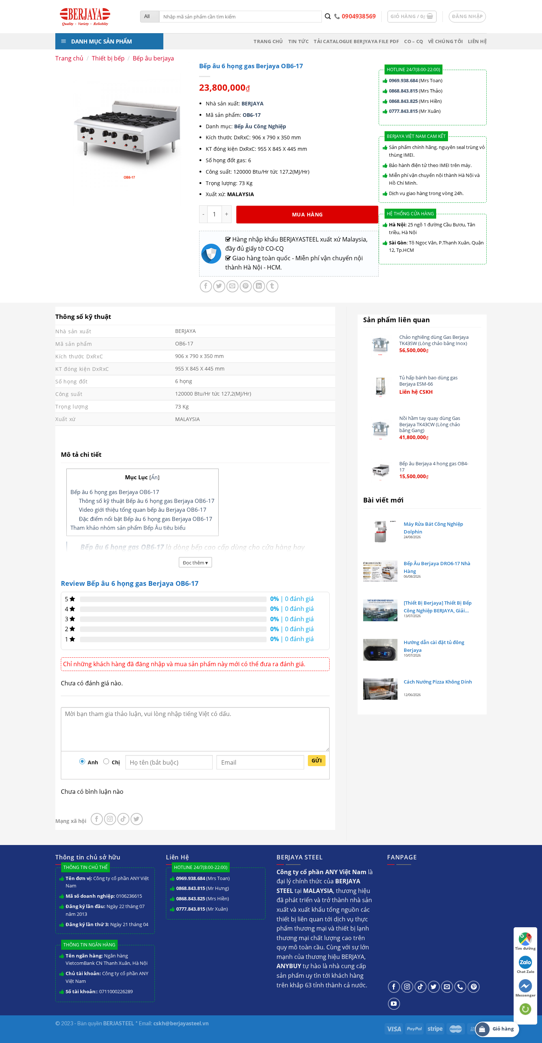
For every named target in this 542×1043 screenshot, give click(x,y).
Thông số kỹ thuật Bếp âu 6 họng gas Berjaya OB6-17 (147, 500)
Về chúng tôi (445, 41)
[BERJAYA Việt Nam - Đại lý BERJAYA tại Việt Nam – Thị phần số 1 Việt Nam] (92, 16)
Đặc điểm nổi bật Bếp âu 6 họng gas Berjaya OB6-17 (145, 518)
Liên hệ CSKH (416, 392)
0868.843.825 (403, 101)
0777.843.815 (403, 111)
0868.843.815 (403, 90)
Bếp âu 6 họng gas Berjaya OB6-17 (114, 492)
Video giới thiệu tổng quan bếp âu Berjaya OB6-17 (142, 509)
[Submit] (328, 16)
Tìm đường (525, 948)
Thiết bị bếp (108, 58)
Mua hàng (307, 214)
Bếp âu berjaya (153, 58)
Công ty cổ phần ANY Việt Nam (107, 882)
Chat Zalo (525, 971)
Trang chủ (268, 41)
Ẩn (154, 477)
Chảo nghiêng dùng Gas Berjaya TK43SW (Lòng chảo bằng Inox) (434, 340)
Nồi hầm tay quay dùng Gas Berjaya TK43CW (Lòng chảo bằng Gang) (429, 424)
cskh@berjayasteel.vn (181, 1023)
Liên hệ (477, 41)
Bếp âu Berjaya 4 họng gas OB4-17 (433, 466)
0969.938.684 (403, 80)
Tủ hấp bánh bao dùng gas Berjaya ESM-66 (428, 381)
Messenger (525, 995)
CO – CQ (413, 41)
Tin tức (298, 41)
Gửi (317, 760)
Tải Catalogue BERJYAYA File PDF (356, 41)
